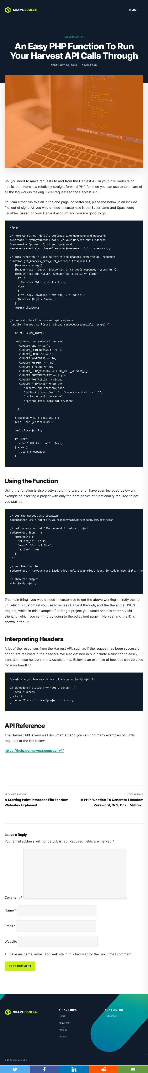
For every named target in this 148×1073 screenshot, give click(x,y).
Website (11, 941)
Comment (13, 897)
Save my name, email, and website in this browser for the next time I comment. (70, 954)
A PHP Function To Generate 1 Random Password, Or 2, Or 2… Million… (112, 800)
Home (62, 1015)
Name (11, 910)
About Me (64, 1022)
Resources (111, 1015)
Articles (63, 1029)
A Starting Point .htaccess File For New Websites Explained (36, 800)
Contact (63, 1036)
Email (10, 926)
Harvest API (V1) (74, 37)
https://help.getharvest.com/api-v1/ (34, 751)
